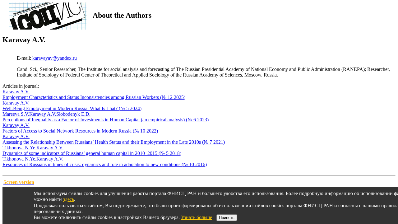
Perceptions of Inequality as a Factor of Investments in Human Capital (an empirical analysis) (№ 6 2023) (105, 119)
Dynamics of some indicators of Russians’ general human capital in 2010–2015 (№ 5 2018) (91, 153)
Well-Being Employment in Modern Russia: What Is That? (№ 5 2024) (71, 108)
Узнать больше (196, 217)
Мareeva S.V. (15, 114)
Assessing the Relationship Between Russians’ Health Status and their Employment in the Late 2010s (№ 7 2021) (113, 142)
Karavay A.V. (16, 91)
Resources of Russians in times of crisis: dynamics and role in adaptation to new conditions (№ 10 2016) (104, 164)
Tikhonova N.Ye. (19, 147)
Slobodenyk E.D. (73, 114)
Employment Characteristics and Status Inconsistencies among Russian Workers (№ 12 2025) (93, 97)
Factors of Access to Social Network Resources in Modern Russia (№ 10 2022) (80, 130)
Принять (226, 217)
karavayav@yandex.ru (54, 58)
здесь (68, 199)
